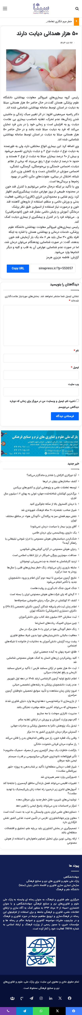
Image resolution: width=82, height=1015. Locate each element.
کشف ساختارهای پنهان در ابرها (60, 481)
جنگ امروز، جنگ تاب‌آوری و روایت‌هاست (53, 588)
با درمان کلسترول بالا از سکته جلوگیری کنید (53, 504)
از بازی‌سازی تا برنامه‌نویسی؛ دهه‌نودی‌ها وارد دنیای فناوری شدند (41, 701)
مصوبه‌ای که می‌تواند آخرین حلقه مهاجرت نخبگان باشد (47, 707)
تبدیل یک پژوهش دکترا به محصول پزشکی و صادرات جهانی (44, 726)
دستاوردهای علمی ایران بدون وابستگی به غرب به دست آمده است (40, 812)
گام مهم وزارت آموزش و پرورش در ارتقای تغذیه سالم (47, 720)
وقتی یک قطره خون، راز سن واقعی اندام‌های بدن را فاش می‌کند (41, 738)
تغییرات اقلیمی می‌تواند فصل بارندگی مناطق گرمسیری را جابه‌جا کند (40, 783)
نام (76, 351)
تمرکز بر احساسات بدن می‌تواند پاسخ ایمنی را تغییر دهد (46, 806)
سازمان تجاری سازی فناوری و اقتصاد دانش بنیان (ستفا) (49, 885)
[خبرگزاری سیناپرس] (41, 9)
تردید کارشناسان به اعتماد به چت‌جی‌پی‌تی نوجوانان (48, 561)
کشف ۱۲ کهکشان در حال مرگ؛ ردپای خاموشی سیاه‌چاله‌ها (46, 600)
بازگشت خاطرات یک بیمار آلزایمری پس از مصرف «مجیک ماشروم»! (40, 750)
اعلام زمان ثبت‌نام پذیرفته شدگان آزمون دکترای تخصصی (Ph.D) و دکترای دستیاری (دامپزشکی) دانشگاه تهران (40, 609)
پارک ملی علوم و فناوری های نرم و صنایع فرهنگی (52, 881)
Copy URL (18, 268)
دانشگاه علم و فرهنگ (67, 889)
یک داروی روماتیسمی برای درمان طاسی (54, 533)
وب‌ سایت (73, 384)
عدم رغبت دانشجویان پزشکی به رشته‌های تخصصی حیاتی (45, 685)
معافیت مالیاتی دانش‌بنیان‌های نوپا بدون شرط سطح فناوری (43, 635)
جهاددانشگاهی (71, 877)
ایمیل (75, 367)
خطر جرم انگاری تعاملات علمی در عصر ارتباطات (47, 21)
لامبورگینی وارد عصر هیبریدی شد (59, 777)
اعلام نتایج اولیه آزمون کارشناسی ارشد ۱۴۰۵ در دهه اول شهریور (42, 679)
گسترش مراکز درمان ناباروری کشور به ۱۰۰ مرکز (52, 732)
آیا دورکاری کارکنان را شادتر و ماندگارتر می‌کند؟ (52, 475)
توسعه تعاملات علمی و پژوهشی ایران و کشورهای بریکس (45, 488)
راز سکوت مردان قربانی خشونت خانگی (55, 744)
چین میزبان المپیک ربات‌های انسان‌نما (56, 623)
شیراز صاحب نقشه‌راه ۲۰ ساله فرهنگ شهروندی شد (49, 510)
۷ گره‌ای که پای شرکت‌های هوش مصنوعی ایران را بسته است (43, 594)
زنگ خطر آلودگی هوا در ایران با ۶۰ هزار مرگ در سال (48, 629)
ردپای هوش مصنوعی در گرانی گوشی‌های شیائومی (48, 549)
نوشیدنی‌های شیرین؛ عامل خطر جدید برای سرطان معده (46, 800)
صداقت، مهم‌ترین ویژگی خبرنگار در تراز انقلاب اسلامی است (44, 555)
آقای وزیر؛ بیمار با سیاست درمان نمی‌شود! (53, 527)
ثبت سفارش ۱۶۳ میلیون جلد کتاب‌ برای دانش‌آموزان (48, 617)
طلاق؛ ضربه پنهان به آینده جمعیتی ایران (55, 652)
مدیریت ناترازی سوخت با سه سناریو (57, 713)
